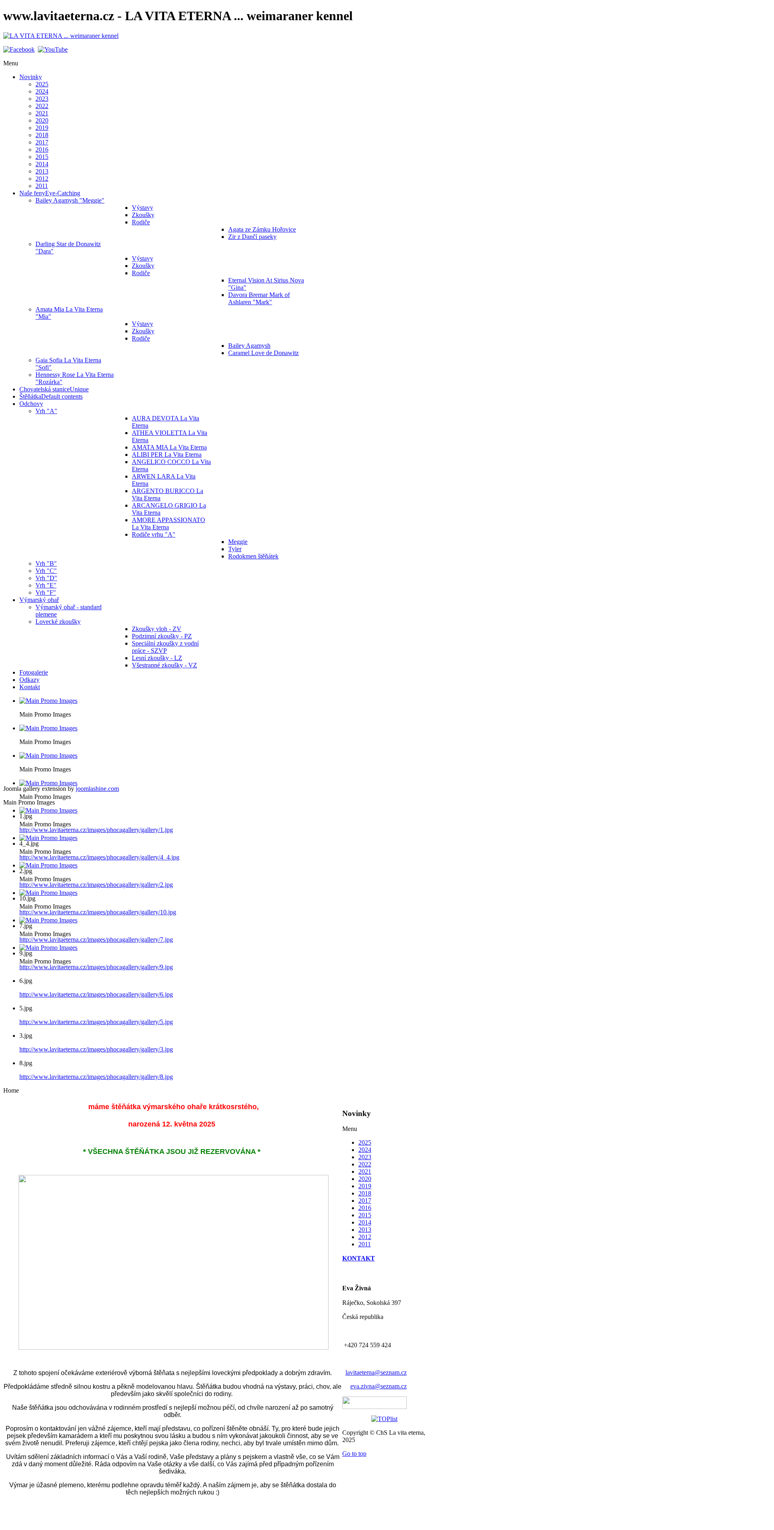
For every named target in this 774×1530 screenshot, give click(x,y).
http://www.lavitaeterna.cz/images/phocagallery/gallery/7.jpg (96, 939)
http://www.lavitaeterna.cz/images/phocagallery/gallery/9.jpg (96, 967)
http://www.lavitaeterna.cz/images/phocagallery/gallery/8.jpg (96, 1076)
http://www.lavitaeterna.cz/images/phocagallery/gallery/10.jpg (97, 912)
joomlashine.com (97, 788)
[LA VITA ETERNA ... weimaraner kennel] (61, 35)
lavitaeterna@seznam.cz (376, 1372)
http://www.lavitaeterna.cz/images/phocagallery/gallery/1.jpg (96, 829)
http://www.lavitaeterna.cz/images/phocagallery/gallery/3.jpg (96, 1049)
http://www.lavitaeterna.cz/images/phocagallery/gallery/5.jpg (96, 1021)
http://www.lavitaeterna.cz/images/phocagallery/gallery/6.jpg (96, 994)
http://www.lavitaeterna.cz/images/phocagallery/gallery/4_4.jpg (99, 857)
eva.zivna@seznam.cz (378, 1386)
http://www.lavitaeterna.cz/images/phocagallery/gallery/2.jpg (96, 884)
